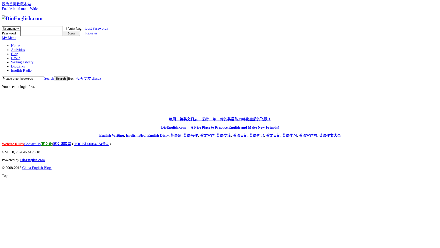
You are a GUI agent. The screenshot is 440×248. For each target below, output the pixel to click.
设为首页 (9, 4)
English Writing (111, 135)
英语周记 (256, 135)
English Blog (136, 135)
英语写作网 (308, 135)
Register (91, 33)
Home (15, 46)
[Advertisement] (220, 103)
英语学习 (289, 135)
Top (5, 176)
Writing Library (22, 62)
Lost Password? (96, 28)
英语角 (176, 135)
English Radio (21, 70)
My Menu (9, 38)
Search (49, 78)
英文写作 (207, 135)
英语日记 (240, 135)
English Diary (158, 135)
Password (9, 33)
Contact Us (32, 144)
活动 (79, 78)
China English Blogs (37, 168)
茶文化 (46, 144)
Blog (14, 54)
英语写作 (190, 135)
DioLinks (18, 66)
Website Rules (13, 144)
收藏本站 (23, 4)
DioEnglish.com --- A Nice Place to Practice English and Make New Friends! (220, 127)
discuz (96, 78)
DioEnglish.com (32, 160)
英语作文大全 (330, 135)
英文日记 (273, 135)
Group (15, 58)
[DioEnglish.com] (22, 18)
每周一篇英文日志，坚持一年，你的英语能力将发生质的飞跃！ (220, 119)
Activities (18, 50)
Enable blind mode (15, 9)
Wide (34, 9)
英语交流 (223, 135)
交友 (87, 78)
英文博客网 (62, 144)
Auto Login (75, 29)
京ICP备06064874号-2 (91, 144)
